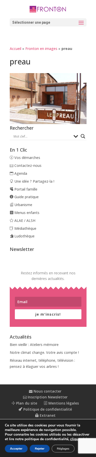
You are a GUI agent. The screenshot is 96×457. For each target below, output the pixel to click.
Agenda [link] (20, 173)
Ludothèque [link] (24, 236)
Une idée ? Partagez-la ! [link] (33, 181)
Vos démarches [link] (26, 157)
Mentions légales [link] (63, 403)
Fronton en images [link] (41, 48)
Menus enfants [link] (26, 212)
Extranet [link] (47, 415)
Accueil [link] (15, 48)
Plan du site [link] (26, 403)
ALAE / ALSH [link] (24, 220)
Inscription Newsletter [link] (47, 397)
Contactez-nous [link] (27, 165)
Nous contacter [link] (47, 391)
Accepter (16, 449)
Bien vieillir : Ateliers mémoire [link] (34, 344)
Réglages (63, 449)
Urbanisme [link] (22, 204)
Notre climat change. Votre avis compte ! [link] (44, 352)
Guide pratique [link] (26, 196)
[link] (48, 9)
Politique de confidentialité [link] (47, 409)
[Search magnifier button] (83, 136)
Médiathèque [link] (24, 228)
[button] (48, 22)
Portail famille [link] (25, 189)
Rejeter (40, 449)
